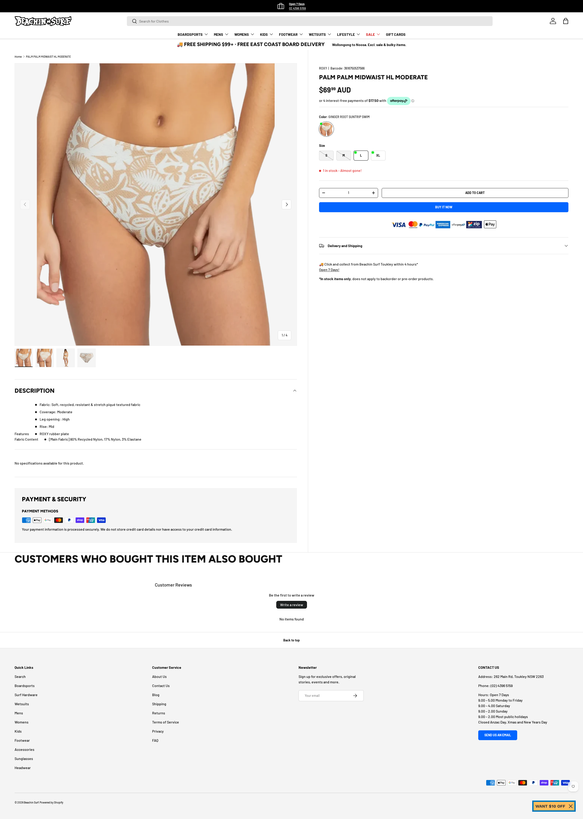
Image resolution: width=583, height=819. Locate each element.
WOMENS (241, 34)
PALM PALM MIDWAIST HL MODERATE (48, 56)
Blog (155, 694)
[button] (566, 21)
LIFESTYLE (346, 34)
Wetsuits (22, 704)
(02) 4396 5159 (502, 685)
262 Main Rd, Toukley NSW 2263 (519, 676)
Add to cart (475, 193)
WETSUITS (317, 34)
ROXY (323, 68)
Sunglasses (24, 758)
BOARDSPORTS (190, 34)
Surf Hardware (26, 694)
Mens (19, 713)
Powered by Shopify (51, 802)
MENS (218, 34)
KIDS (264, 34)
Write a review (291, 604)
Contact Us (161, 685)
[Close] (571, 806)
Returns (158, 713)
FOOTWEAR (288, 34)
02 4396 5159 (297, 8)
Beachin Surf (31, 802)
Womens (21, 722)
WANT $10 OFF (550, 806)
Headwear (23, 767)
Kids (18, 731)
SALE (370, 34)
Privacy (158, 731)
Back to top (291, 640)
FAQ (155, 740)
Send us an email (497, 735)
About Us (159, 676)
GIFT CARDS (396, 34)
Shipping (159, 704)
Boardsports (25, 685)
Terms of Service (165, 722)
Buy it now (443, 207)
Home (18, 56)
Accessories (24, 749)
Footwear (22, 740)
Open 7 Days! (329, 269)
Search (20, 676)
